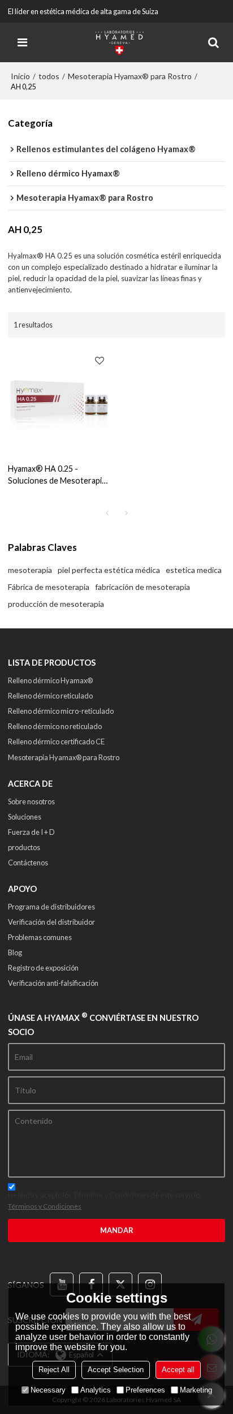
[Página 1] (106, 513)
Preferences (145, 1390)
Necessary (48, 1390)
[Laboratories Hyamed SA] (119, 42)
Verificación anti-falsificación (53, 983)
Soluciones (24, 816)
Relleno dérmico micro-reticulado (61, 710)
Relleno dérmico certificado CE (56, 741)
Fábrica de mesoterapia (48, 587)
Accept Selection (116, 1369)
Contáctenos (28, 862)
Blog (15, 952)
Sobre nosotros (31, 801)
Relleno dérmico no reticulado (55, 726)
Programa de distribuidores (51, 906)
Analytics (95, 1390)
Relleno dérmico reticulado (50, 695)
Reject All (54, 1369)
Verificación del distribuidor (51, 921)
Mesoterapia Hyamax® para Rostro (130, 76)
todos (48, 76)
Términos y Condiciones (44, 1206)
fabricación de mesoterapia (142, 587)
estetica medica (194, 570)
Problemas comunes (40, 937)
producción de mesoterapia (56, 604)
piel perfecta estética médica (109, 570)
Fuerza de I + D (31, 832)
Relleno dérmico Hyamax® (50, 680)
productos (24, 847)
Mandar (116, 1230)
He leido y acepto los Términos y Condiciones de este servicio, (104, 1200)
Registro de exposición (43, 967)
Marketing (196, 1390)
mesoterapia (30, 570)
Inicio (20, 76)
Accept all (178, 1369)
